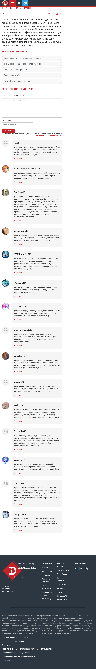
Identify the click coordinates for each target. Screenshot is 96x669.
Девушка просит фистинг (16, 69)
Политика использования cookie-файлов (18, 656)
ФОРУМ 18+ (62, 600)
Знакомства (47, 568)
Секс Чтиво (62, 584)
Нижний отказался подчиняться (19, 81)
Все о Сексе (62, 574)
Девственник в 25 (12, 75)
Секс (5, 14)
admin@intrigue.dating (27, 568)
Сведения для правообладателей (15, 653)
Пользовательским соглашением (48, 136)
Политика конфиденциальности (15, 638)
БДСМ (59, 592)
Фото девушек (48, 599)
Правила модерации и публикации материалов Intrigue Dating (27, 649)
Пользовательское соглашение (15, 641)
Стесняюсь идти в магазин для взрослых (23, 58)
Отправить (9, 131)
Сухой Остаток (63, 570)
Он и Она (46, 575)
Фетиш (60, 588)
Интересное (47, 571)
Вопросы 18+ (63, 596)
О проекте (6, 645)
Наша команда (8, 660)
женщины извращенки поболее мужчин (22, 64)
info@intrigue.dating (26, 564)
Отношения (47, 564)
